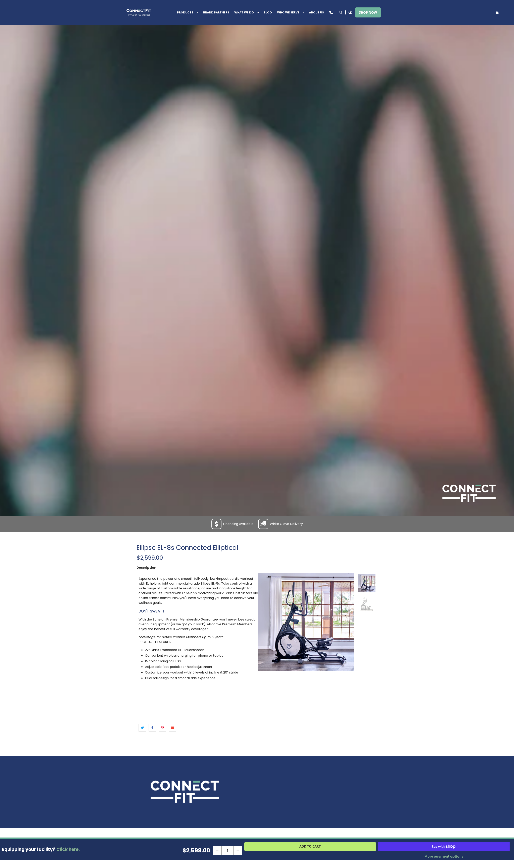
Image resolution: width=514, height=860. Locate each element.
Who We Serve (288, 12)
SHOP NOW (368, 12)
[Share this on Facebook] (152, 728)
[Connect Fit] (139, 12)
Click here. (68, 849)
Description (146, 567)
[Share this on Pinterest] (162, 728)
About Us (316, 12)
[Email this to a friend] (172, 728)
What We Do (244, 12)
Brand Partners (216, 12)
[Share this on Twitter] (142, 728)
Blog (268, 12)
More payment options (443, 856)
